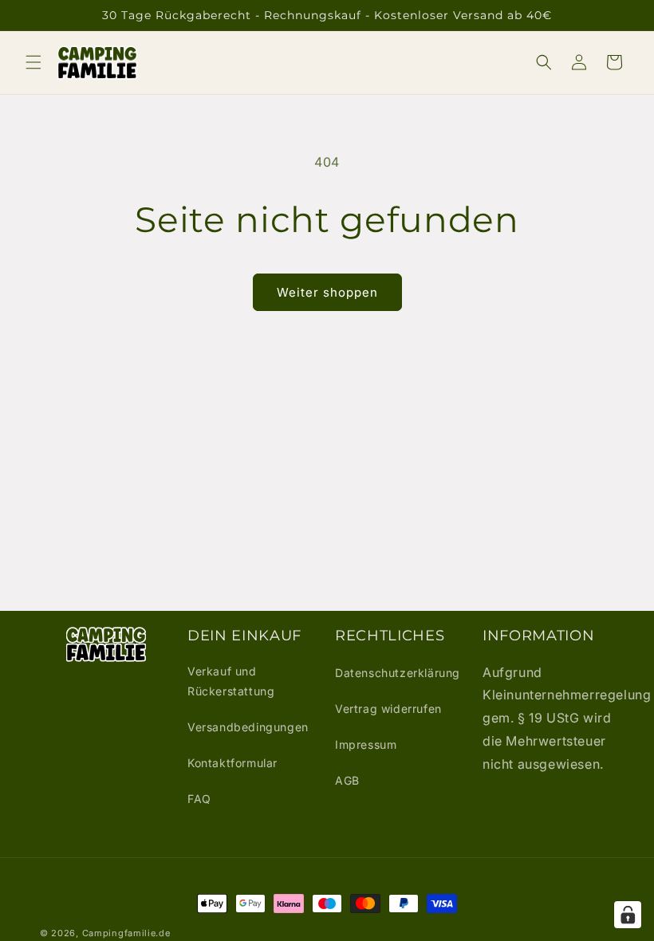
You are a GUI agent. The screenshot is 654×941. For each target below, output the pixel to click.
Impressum (365, 744)
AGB (347, 780)
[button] (33, 62)
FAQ (199, 798)
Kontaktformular (232, 763)
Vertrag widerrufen (388, 708)
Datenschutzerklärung (397, 672)
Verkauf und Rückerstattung (230, 681)
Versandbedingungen (248, 727)
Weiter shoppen (327, 292)
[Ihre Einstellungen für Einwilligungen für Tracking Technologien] (627, 914)
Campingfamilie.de (126, 933)
